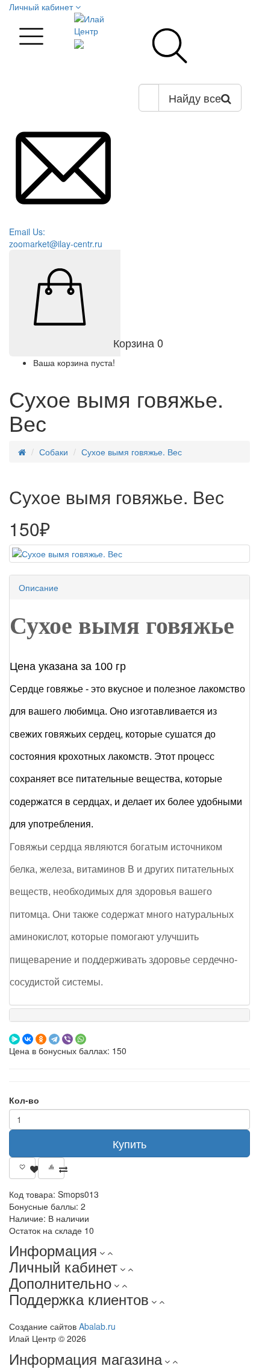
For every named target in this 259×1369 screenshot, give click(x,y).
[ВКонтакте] (27, 1039)
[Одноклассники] (41, 1039)
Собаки (53, 452)
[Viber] (67, 1039)
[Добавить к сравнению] (51, 1168)
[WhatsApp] (80, 1039)
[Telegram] (54, 1039)
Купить (129, 1143)
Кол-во (24, 1100)
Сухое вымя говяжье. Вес (131, 452)
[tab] (129, 587)
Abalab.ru (97, 1326)
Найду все (195, 98)
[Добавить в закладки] (22, 1168)
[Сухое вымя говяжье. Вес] (129, 554)
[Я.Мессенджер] (14, 1039)
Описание (38, 587)
